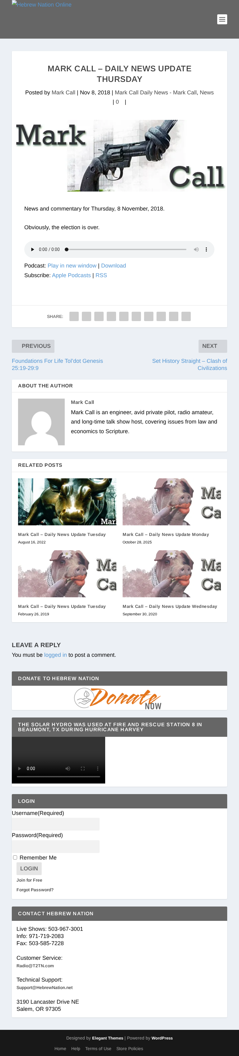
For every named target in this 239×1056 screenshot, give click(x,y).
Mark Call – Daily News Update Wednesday (170, 606)
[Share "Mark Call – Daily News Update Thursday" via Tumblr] (111, 316)
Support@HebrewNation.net (44, 987)
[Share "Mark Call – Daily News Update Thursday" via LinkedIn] (136, 316)
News (207, 92)
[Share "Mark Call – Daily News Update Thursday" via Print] (186, 316)
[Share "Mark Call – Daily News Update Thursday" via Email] (173, 316)
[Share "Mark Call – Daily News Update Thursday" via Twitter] (86, 316)
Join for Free (29, 880)
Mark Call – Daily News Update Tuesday (62, 534)
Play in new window (72, 266)
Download (113, 266)
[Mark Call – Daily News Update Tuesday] (67, 501)
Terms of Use (98, 1048)
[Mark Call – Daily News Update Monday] (172, 501)
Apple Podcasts (71, 275)
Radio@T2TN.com (35, 965)
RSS (101, 275)
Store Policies (129, 1048)
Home (60, 1048)
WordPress (162, 1038)
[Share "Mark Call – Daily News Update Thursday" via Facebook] (74, 316)
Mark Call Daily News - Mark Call (156, 92)
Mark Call (63, 92)
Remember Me (38, 858)
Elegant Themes (107, 1038)
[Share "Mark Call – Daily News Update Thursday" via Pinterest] (124, 316)
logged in (55, 655)
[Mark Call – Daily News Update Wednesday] (172, 573)
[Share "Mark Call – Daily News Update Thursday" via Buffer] (149, 316)
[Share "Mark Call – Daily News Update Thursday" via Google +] (99, 316)
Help (75, 1048)
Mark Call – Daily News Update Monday (166, 534)
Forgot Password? (35, 889)
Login (29, 868)
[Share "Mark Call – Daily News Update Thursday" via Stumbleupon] (161, 316)
